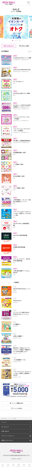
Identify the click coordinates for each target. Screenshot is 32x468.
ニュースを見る (17, 408)
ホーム (5, 418)
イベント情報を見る (17, 403)
